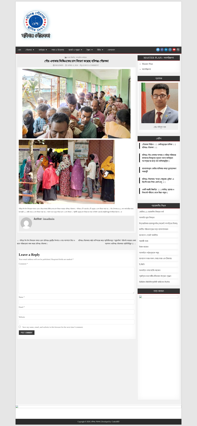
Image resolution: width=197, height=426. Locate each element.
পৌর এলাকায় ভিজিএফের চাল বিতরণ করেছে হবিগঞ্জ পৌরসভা (76, 61)
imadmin (59, 65)
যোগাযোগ (111, 50)
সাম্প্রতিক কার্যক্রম (81, 57)
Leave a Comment (90, 65)
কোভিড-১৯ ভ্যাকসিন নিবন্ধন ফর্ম (151, 211)
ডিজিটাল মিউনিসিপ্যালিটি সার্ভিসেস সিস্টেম (154, 282)
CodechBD (115, 422)
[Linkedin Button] (166, 49)
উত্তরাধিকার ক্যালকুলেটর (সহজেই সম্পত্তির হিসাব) (158, 223)
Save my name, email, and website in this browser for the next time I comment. (52, 327)
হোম (19, 50)
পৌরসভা (29, 50)
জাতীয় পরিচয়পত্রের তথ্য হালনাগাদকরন (153, 229)
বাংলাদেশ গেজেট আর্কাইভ (148, 235)
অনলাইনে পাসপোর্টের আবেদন (149, 270)
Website (22, 317)
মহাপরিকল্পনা (146, 69)
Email (22, 307)
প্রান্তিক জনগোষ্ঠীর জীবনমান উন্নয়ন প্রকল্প (155, 276)
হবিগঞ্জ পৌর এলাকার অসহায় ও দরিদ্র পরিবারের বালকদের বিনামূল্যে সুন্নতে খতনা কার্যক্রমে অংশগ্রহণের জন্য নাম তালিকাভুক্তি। (159, 158)
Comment (23, 264)
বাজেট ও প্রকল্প (74, 50)
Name (22, 297)
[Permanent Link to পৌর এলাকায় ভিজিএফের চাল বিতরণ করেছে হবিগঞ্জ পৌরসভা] (76, 103)
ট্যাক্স (88, 50)
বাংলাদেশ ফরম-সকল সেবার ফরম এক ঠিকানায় (155, 258)
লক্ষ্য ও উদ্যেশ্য (57, 50)
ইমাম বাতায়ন (143, 247)
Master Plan (147, 64)
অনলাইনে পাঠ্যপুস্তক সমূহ (149, 252)
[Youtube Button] (174, 49)
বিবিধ (99, 50)
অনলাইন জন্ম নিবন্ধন (146, 217)
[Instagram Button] (170, 49)
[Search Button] (178, 49)
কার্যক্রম (42, 50)
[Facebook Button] (162, 49)
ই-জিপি (142, 264)
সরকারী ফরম (143, 241)
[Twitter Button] (158, 49)
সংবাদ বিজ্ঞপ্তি (71, 57)
